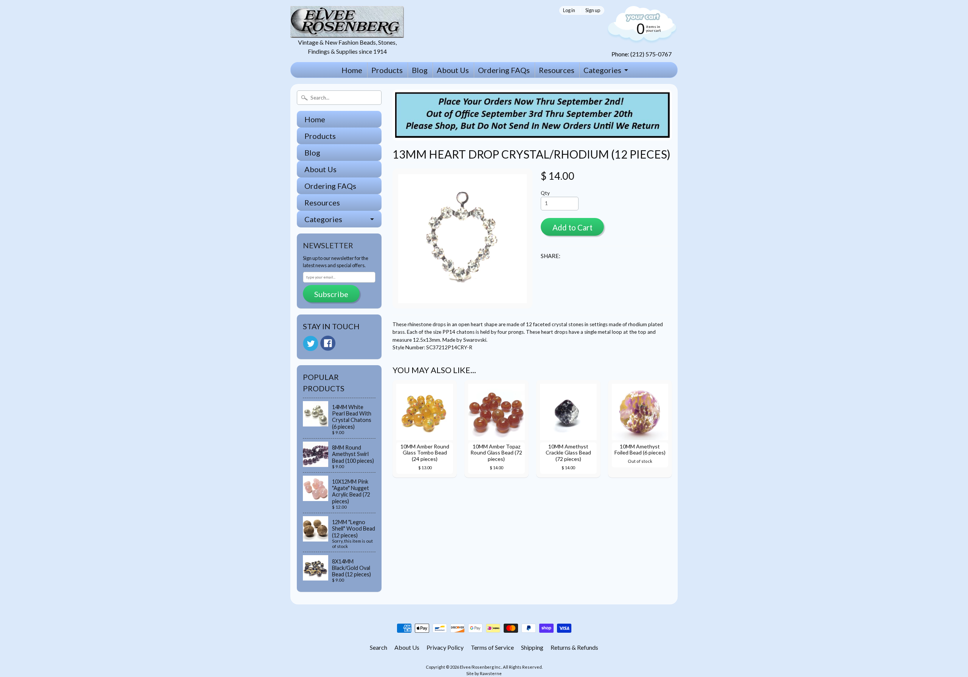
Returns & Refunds (574, 647)
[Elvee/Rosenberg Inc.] (347, 33)
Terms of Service (492, 647)
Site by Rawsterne (484, 673)
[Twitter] (310, 343)
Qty (545, 193)
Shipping (532, 647)
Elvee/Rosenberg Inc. (480, 667)
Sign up (592, 10)
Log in (569, 10)
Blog (420, 70)
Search (378, 647)
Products (387, 70)
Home (351, 70)
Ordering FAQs (504, 70)
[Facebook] (327, 343)
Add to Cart (572, 227)
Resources (556, 70)
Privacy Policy (445, 647)
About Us (453, 70)
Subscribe (331, 294)
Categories (602, 70)
